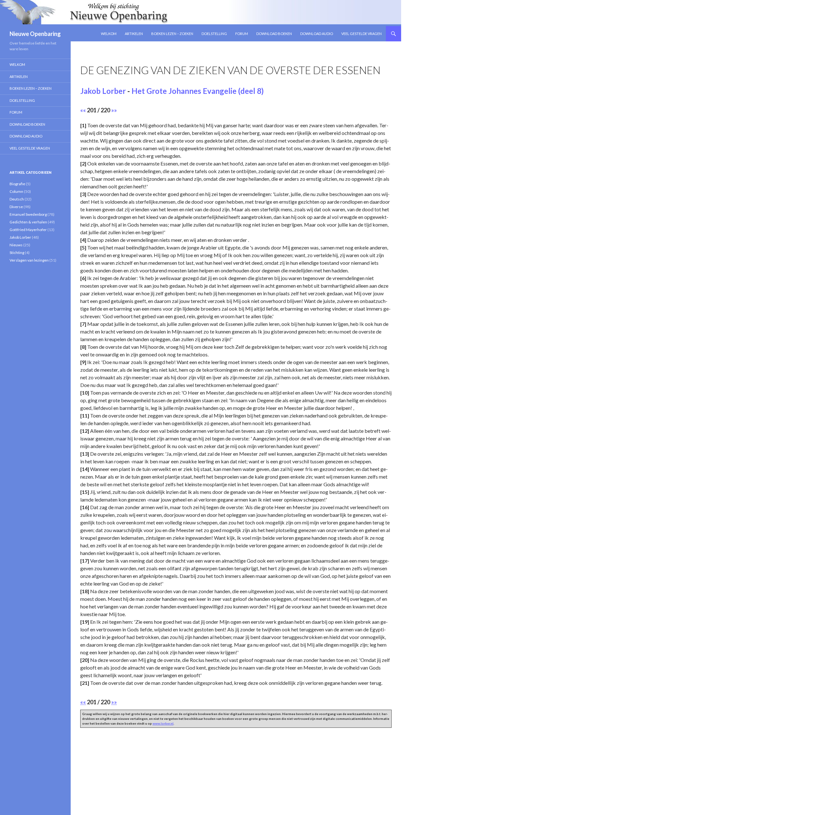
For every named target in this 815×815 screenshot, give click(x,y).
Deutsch (17, 199)
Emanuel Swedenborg (28, 214)
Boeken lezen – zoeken (172, 34)
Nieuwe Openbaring (35, 33)
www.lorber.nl (163, 723)
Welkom (109, 34)
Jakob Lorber (103, 90)
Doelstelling (214, 34)
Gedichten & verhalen (28, 222)
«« (83, 110)
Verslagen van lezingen (29, 260)
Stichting (17, 252)
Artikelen (134, 34)
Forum (241, 34)
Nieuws (16, 244)
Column (16, 191)
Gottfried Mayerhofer (28, 229)
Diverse (16, 206)
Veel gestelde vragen (361, 34)
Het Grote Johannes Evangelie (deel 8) (197, 90)
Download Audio (316, 34)
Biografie (17, 183)
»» (114, 110)
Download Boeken (274, 34)
